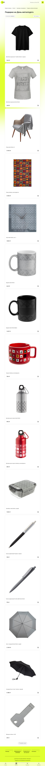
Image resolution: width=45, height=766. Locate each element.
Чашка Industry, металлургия (12, 373)
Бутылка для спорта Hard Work (13, 418)
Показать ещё (22, 743)
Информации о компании (17, 752)
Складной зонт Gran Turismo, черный (14, 689)
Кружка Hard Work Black (11, 327)
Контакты (34, 751)
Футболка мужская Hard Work (13, 102)
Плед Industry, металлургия (12, 192)
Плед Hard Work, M (10, 147)
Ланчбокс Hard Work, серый (12, 508)
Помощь (7, 751)
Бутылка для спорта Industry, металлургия (15, 463)
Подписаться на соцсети (26, 752)
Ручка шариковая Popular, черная (14, 553)
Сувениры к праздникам (21, 8)
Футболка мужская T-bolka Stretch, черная (16, 56)
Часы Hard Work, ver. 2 (11, 237)
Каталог (14, 8)
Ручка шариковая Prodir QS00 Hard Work (15, 598)
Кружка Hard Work (10, 282)
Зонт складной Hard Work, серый (13, 644)
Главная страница (8, 8)
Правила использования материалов (22, 760)
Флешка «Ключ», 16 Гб (11, 734)
